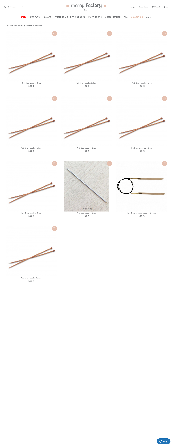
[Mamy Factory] (86, 7)
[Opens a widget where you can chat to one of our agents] (163, 441)
